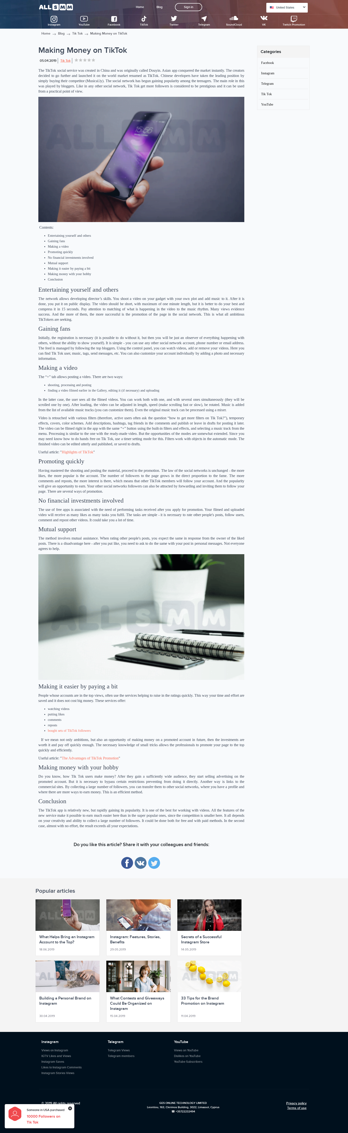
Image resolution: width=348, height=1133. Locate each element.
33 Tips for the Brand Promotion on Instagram (202, 1001)
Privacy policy (296, 1103)
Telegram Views (119, 1050)
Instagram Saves (52, 1062)
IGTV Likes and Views (56, 1056)
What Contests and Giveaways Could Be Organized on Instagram (137, 1003)
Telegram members (121, 1056)
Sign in (188, 7)
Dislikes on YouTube (187, 1056)
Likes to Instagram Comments (61, 1067)
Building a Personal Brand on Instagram (65, 1001)
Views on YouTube (186, 1050)
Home (140, 7)
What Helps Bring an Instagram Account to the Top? (66, 940)
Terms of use (297, 1108)
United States (285, 7)
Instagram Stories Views (57, 1073)
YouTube (267, 104)
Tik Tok (77, 33)
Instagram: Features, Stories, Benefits (135, 940)
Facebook (267, 63)
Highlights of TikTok (77, 452)
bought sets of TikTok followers (69, 730)
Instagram (267, 73)
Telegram (267, 83)
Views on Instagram (54, 1050)
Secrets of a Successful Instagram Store (201, 940)
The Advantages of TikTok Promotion (90, 758)
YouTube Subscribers (188, 1062)
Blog (159, 7)
